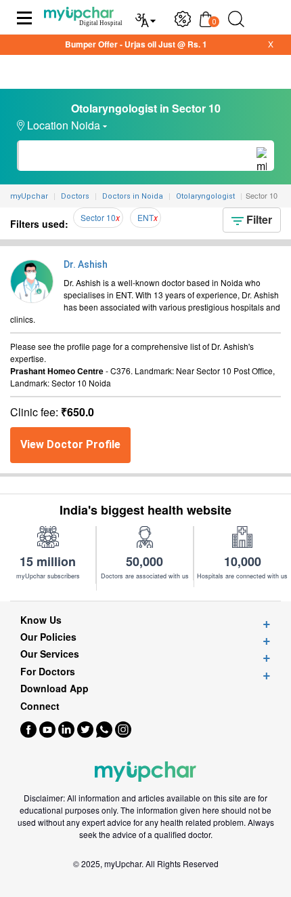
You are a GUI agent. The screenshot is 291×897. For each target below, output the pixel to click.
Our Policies (48, 637)
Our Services (49, 654)
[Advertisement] (145, 880)
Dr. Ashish (86, 264)
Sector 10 (98, 217)
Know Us (41, 620)
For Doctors (47, 671)
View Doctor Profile (70, 444)
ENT (145, 217)
